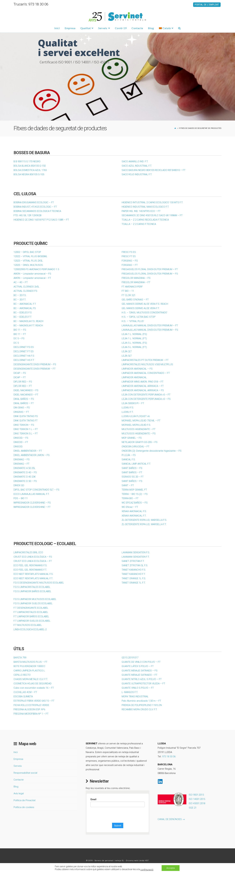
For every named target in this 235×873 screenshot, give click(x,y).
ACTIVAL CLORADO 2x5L (26, 286)
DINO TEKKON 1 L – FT (26, 429)
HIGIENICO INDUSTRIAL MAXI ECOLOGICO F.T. (145, 206)
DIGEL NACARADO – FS (26, 390)
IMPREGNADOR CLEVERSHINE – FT (32, 507)
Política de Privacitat (24, 800)
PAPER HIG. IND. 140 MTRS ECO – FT (141, 211)
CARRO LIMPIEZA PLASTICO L (29, 670)
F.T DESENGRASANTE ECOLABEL (31, 607)
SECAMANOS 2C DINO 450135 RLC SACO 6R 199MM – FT (152, 215)
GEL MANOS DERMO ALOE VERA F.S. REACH (145, 303)
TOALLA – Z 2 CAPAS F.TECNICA (139, 224)
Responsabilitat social (25, 772)
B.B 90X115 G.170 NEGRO (27, 161)
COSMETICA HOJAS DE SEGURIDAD (32, 683)
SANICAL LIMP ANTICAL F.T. (136, 463)
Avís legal (19, 793)
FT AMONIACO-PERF (132, 286)
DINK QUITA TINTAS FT (26, 420)
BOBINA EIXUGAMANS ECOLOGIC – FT (34, 202)
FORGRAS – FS (130, 260)
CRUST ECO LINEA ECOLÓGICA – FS (33, 556)
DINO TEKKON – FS (24, 424)
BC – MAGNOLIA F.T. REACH (28, 325)
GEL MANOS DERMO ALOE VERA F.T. (141, 308)
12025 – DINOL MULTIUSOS (28, 265)
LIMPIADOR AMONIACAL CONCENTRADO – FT (146, 373)
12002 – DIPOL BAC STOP (27, 252)
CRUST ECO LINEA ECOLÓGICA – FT (33, 561)
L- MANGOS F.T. (130, 692)
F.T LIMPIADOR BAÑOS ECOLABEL (31, 616)
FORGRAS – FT (130, 265)
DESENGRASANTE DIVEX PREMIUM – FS (35, 364)
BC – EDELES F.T (22, 316)
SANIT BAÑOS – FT (132, 472)
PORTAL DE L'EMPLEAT (207, 4)
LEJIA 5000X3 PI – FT (133, 403)
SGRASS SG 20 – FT (133, 476)
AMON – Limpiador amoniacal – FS (32, 273)
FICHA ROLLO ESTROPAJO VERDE (31, 705)
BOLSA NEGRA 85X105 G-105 (29, 174)
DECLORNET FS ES (24, 347)
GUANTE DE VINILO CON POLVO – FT (141, 661)
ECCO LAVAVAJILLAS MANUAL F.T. (31, 494)
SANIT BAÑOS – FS (132, 468)
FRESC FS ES (129, 252)
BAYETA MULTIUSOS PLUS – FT (30, 661)
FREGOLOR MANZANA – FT (136, 282)
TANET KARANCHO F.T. (133, 574)
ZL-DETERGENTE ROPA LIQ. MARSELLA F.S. (144, 520)
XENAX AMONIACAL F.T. (134, 515)
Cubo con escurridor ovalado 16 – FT (34, 687)
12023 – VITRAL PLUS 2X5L (28, 260)
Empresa (18, 759)
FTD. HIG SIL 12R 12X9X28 (27, 215)
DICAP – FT (20, 377)
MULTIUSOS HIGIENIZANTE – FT (138, 429)
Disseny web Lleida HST (137, 861)
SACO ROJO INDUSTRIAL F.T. (137, 174)
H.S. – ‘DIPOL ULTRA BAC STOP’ (139, 316)
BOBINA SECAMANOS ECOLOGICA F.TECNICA (37, 211)
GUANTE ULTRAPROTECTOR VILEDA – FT (143, 683)
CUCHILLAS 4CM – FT (25, 692)
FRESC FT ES (129, 256)
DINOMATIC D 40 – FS (25, 472)
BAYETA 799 (20, 657)
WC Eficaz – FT (130, 507)
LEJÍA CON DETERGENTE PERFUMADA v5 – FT (146, 394)
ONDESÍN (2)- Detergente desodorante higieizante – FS (151, 450)
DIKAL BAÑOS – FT (24, 403)
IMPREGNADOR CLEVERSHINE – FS (32, 502)
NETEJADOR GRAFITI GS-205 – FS (139, 442)
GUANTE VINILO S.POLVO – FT (138, 687)
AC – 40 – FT (21, 282)
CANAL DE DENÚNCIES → (171, 819)
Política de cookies (24, 807)
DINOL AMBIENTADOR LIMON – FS (32, 455)
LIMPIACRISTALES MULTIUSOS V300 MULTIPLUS (147, 364)
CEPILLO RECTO (22, 674)
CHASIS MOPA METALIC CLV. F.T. (31, 679)
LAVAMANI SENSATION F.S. (136, 552)
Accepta (170, 868)
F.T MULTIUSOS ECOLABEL (28, 625)
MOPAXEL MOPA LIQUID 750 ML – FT (141, 420)
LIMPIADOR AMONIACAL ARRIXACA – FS (143, 390)
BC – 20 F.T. (20, 299)
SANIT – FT (128, 485)
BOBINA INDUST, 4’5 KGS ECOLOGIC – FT (35, 206)
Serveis (18, 765)
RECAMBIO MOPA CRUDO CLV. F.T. (139, 709)
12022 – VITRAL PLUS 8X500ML (30, 256)
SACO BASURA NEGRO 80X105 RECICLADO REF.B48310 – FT (153, 170)
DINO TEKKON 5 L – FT (26, 433)
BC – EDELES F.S (23, 312)
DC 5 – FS (19, 338)
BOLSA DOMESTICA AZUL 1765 (30, 170)
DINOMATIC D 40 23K (25, 476)
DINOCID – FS (21, 437)
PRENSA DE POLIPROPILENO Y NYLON (142, 705)
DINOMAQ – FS (22, 459)
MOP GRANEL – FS (132, 437)
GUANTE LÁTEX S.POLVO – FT (138, 666)
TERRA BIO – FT (130, 498)
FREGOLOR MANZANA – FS (136, 278)
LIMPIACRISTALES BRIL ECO (28, 552)
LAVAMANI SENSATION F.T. (135, 556)
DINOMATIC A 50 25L (24, 468)
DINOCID (18, 446)
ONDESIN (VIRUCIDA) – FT (135, 446)
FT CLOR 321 (128, 295)
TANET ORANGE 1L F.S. (134, 578)
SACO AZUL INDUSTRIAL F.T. (137, 165)
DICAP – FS (20, 373)
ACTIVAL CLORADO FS (25, 291)
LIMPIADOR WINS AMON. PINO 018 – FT (142, 381)
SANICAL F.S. (129, 459)
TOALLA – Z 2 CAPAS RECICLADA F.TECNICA (145, 219)
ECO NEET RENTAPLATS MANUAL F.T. (33, 578)
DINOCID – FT (21, 442)
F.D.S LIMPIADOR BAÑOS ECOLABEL (32, 591)
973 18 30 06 (169, 756)
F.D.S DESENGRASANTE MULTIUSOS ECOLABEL (39, 582)
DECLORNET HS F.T (24, 360)
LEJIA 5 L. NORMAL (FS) (134, 342)
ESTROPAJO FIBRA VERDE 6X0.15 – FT (34, 700)
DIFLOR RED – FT (23, 386)
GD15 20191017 (130, 657)
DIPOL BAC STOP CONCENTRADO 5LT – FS (36, 489)
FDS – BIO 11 (21, 498)
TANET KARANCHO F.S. (134, 569)
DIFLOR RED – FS (23, 381)
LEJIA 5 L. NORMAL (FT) (134, 347)
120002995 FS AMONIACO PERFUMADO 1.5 (36, 269)
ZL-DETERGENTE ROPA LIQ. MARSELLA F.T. (144, 524)
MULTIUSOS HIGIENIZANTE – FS (139, 433)
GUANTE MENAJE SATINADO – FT (139, 674)
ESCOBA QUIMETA (23, 696)
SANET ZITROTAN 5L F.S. (135, 565)
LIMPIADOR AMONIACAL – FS (137, 368)
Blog (16, 786)
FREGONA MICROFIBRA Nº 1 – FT (31, 713)
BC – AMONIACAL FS (25, 308)
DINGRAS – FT (21, 411)
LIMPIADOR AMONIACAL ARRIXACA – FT (143, 386)
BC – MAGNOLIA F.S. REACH (28, 321)
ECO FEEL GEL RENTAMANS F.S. (30, 565)
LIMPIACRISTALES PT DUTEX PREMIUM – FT (145, 360)
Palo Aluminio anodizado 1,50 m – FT (141, 700)
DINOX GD (19, 485)
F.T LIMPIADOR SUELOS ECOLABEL (32, 620)
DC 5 (16, 342)
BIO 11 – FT (20, 334)
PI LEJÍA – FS (129, 455)
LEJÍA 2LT (127, 351)
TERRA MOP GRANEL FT (134, 489)
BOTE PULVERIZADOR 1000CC (29, 666)
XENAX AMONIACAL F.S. (134, 511)
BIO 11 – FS (20, 329)
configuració (146, 869)
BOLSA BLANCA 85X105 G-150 (30, 165)
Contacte (19, 779)
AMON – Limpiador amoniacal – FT (32, 278)
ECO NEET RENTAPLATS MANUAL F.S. (33, 574)
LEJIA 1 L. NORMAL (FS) (134, 334)
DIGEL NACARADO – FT (26, 394)
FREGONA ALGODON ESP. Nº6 (29, 709)
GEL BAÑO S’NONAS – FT (135, 299)
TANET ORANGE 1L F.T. (133, 582)
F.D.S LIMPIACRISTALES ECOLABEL (32, 587)
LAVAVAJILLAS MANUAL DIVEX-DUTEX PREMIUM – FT (150, 325)
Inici (16, 752)
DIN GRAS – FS (22, 407)
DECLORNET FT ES (24, 351)
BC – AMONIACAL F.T (25, 303)
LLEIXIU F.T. (127, 411)
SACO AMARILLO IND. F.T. (135, 161)
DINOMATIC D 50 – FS (25, 481)
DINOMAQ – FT (21, 463)
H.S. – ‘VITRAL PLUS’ (133, 321)
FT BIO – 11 (128, 291)
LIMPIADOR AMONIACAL (134, 377)
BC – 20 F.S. (20, 295)
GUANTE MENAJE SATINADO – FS (139, 670)
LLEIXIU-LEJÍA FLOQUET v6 (136, 416)
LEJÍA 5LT (127, 355)
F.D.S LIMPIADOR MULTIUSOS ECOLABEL (35, 599)
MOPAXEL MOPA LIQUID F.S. (136, 424)
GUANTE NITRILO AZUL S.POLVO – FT (142, 679)
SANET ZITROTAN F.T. (133, 561)
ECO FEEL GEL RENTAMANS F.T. (30, 569)
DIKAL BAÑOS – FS (24, 399)
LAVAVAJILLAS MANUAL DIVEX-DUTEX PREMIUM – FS (150, 329)
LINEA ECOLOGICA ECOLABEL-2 (30, 629)
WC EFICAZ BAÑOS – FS (135, 502)
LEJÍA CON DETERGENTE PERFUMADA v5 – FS (146, 399)
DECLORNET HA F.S (24, 355)
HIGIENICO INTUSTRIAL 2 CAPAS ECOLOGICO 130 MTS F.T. (152, 202)
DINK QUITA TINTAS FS (26, 416)
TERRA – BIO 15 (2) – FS (135, 494)
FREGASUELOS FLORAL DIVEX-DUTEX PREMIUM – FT (150, 269)
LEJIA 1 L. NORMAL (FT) (134, 338)
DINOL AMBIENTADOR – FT (28, 450)
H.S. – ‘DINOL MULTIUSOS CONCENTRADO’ (144, 312)
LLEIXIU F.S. (128, 407)
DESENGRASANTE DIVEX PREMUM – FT (34, 368)
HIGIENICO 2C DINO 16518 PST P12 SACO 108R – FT (41, 219)
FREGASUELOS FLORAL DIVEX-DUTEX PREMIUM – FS (150, 273)
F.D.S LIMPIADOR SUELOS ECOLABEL (33, 603)
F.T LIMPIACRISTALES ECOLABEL (31, 612)
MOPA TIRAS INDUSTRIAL (135, 696)
